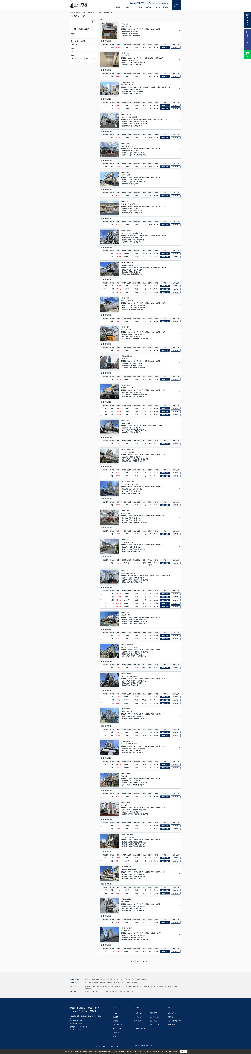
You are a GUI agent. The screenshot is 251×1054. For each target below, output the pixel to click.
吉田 (135, 62)
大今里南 (131, 481)
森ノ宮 (132, 363)
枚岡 (135, 844)
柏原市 (138, 979)
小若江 (128, 510)
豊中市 (116, 979)
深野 (127, 24)
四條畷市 (109, 979)
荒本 (135, 211)
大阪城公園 (133, 367)
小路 (134, 396)
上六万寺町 (130, 834)
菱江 (128, 570)
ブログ (158, 7)
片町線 (124, 31)
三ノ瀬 (128, 385)
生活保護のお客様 (139, 1029)
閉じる (183, 1051)
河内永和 (136, 718)
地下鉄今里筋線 (158, 986)
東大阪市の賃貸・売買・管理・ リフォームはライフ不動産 (85, 1009)
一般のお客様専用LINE (174, 1021)
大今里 (131, 262)
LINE (248, 56)
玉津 (115, 983)
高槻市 (144, 979)
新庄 (128, 201)
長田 (132, 126)
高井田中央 (134, 656)
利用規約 (111, 1046)
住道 (128, 33)
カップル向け (138, 1017)
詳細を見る (165, 47)
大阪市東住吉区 (130, 979)
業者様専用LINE (172, 1025)
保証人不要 (153, 1013)
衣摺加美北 (134, 430)
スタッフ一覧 (117, 1029)
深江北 (96, 983)
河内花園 (136, 621)
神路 (130, 899)
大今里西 (131, 82)
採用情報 (166, 7)
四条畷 (129, 35)
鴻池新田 (130, 64)
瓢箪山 (136, 624)
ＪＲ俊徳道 (134, 394)
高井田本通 (130, 449)
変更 (93, 22)
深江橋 (133, 683)
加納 (128, 53)
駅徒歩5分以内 (154, 1025)
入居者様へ (149, 7)
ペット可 (137, 1025)
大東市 (123, 24)
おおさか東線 (126, 338)
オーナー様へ (137, 7)
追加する (175, 47)
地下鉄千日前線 (126, 91)
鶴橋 (131, 89)
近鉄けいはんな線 (127, 62)
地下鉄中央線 (126, 126)
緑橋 (132, 238)
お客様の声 (116, 1033)
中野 (128, 298)
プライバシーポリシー (100, 1046)
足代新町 (109, 983)
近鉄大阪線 (125, 272)
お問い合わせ (247, 41)
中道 (130, 356)
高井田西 (129, 673)
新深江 (135, 461)
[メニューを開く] (176, 5)
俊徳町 (128, 802)
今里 (134, 91)
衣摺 (128, 420)
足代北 (128, 327)
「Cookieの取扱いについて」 (158, 1051)
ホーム (115, 1013)
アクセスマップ (117, 1025)
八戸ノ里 (136, 124)
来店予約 (247, 21)
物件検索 (117, 7)
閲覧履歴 (165, 3)
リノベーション (154, 1017)
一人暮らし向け (139, 1013)
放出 (128, 685)
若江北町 (129, 114)
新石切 (136, 155)
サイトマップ (120, 1046)
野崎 (128, 31)
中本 (130, 230)
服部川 (132, 878)
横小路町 (129, 867)
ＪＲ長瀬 (134, 785)
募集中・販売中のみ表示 (81, 29)
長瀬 (131, 432)
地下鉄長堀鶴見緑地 (171, 986)
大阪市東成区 (125, 82)
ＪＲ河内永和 (135, 338)
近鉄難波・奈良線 (127, 121)
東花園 (136, 619)
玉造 (131, 93)
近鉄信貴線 (125, 878)
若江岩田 (136, 121)
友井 (119, 983)
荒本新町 (129, 928)
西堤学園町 (130, 644)
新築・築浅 (137, 1021)
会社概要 (126, 7)
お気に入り (153, 3)
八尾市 (103, 979)
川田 (128, 172)
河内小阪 (136, 522)
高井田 (128, 709)
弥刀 (131, 428)
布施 (135, 334)
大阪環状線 (125, 89)
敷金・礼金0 (153, 1021)
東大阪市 (124, 53)
